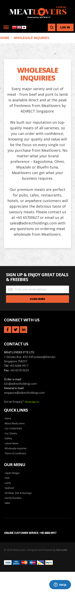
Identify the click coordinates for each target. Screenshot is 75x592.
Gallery (8, 438)
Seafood (9, 488)
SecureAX (61, 550)
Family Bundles (13, 498)
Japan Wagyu (12, 473)
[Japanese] (24, 28)
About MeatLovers (15, 423)
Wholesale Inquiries (16, 448)
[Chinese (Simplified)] (14, 28)
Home (8, 418)
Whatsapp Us (32, 402)
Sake (7, 503)
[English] (19, 28)
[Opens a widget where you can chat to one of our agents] (60, 585)
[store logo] (38, 11)
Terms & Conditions (15, 453)
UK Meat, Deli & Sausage (18, 493)
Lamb (8, 483)
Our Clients (11, 433)
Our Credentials (13, 428)
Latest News (11, 443)
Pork (7, 478)
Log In (65, 27)
